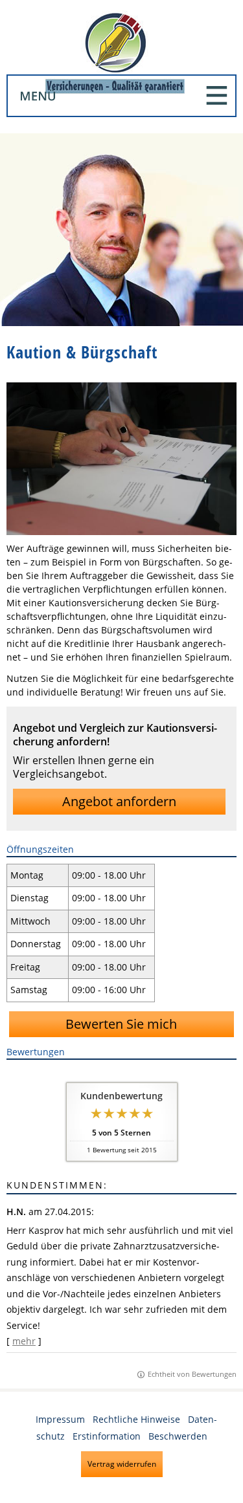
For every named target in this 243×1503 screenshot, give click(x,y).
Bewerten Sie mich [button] (121, 1024)
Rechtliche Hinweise (136, 1419)
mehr (24, 1341)
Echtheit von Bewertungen (192, 1374)
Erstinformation (107, 1436)
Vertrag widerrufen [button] (121, 1464)
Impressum (60, 1419)
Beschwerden (177, 1436)
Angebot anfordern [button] (119, 801)
